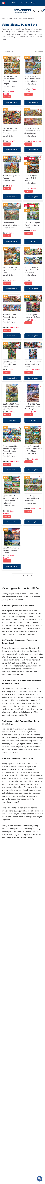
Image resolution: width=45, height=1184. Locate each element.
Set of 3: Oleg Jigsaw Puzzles (11, 178)
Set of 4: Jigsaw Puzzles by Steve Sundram (9, 318)
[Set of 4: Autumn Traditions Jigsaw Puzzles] (12, 117)
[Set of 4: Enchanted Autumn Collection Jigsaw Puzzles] (33, 117)
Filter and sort (8, 51)
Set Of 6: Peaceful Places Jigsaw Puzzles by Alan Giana (33, 450)
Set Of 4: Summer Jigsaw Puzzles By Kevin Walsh (31, 271)
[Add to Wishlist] (18, 59)
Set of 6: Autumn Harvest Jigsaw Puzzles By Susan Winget (10, 81)
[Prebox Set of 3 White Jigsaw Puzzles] (12, 211)
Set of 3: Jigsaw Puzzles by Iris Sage (32, 315)
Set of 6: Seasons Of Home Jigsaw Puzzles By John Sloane (33, 80)
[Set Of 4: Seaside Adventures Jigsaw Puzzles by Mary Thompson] (12, 435)
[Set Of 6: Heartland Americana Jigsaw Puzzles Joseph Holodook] (12, 485)
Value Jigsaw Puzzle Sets (26, 18)
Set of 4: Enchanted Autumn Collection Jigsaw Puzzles (32, 132)
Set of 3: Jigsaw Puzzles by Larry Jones (9, 364)
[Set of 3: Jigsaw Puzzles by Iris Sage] (33, 303)
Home (3, 18)
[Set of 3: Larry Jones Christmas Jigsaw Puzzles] (33, 351)
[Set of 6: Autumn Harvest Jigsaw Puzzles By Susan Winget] (12, 65)
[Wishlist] (38, 11)
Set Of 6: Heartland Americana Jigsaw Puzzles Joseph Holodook (10, 501)
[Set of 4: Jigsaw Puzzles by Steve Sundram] (12, 303)
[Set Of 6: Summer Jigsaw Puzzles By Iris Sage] (12, 256)
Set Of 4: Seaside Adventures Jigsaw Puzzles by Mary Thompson (10, 451)
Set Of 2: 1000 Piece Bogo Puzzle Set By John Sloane (11, 406)
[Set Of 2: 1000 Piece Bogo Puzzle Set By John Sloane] (12, 393)
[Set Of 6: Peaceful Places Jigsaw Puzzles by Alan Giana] (33, 435)
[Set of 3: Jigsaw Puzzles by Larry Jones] (12, 351)
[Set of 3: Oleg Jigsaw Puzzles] (12, 164)
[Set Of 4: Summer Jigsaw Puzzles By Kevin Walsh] (33, 256)
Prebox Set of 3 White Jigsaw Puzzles (11, 225)
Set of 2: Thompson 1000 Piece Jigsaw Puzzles (32, 225)
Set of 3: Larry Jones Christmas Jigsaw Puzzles (32, 364)
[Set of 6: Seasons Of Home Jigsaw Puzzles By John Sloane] (33, 65)
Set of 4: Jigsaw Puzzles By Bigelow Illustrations (32, 499)
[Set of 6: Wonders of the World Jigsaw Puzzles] (12, 537)
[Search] (34, 11)
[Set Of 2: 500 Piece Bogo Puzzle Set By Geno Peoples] (33, 393)
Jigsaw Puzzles (12, 18)
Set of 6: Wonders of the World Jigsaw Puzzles (11, 550)
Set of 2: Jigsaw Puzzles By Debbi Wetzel (31, 179)
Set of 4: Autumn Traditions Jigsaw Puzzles (10, 132)
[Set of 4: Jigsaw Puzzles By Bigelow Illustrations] (33, 485)
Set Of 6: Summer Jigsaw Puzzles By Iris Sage (11, 271)
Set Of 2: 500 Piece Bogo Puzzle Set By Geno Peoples (32, 406)
